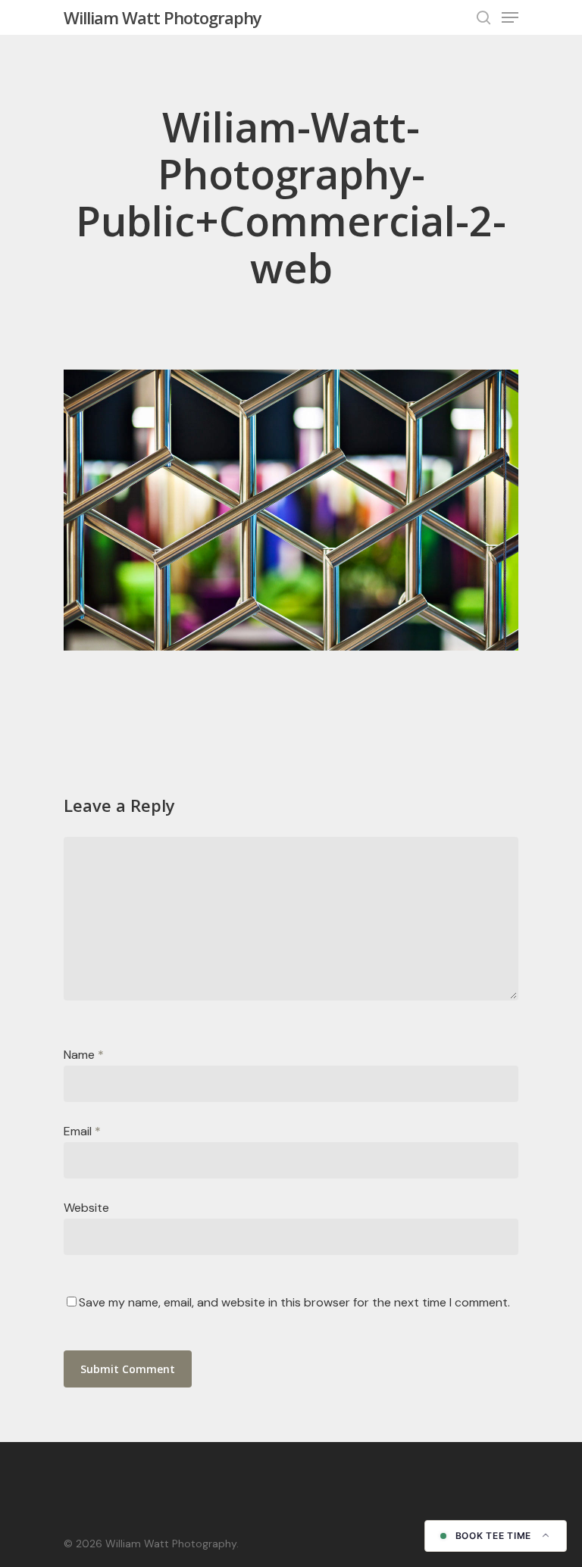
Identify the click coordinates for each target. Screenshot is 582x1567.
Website (86, 1208)
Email (82, 1131)
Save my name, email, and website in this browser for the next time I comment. (294, 1302)
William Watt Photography (162, 17)
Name (84, 1055)
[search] (483, 17)
